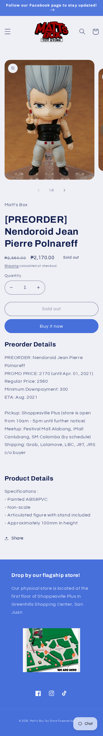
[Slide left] (38, 190)
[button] (7, 31)
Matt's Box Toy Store (43, 721)
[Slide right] (64, 190)
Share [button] (17, 538)
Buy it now (52, 326)
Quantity (13, 276)
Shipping (12, 265)
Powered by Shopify (71, 721)
